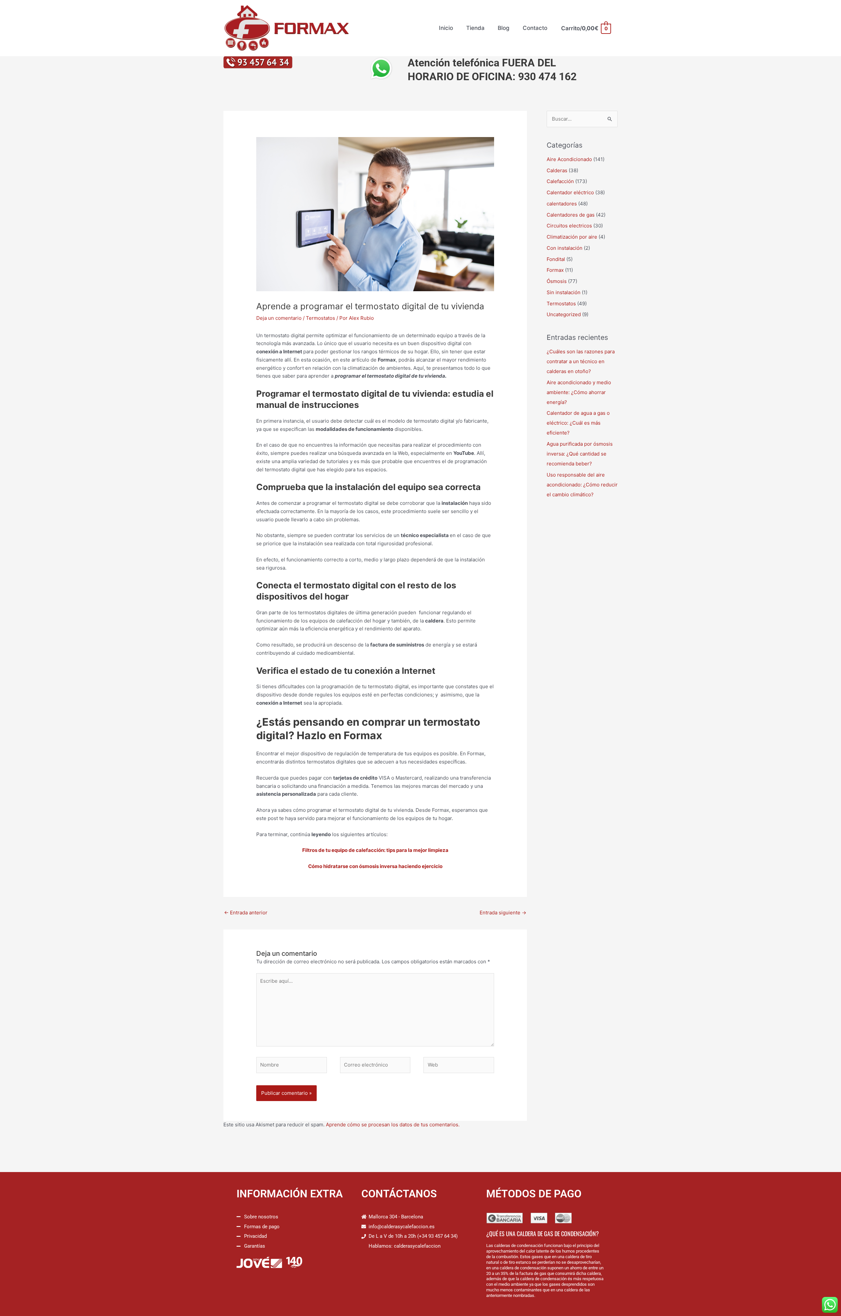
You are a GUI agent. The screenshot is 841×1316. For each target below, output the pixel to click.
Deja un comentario (279, 318)
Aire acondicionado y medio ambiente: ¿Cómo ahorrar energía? (579, 392)
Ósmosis (557, 281)
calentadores (562, 203)
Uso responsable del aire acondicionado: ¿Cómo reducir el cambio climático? (582, 485)
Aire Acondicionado (569, 159)
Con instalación (564, 248)
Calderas (557, 170)
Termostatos (320, 318)
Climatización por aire (572, 237)
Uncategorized (564, 314)
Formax (555, 270)
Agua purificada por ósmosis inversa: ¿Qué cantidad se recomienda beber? (580, 454)
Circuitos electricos (569, 226)
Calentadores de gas (571, 215)
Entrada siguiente (503, 912)
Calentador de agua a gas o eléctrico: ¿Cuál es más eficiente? (578, 423)
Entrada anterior (245, 912)
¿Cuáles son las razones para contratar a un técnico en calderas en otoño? (581, 361)
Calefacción (560, 181)
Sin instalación (563, 292)
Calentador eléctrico (570, 192)
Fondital (556, 259)
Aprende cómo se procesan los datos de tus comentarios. (393, 1124)
